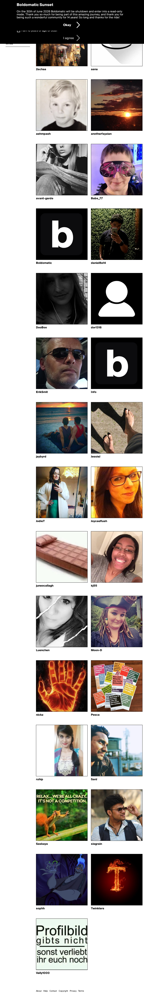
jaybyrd (41, 456)
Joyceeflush (99, 521)
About (39, 991)
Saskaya (42, 844)
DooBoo (41, 327)
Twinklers (97, 908)
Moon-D (96, 650)
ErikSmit (42, 392)
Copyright (63, 991)
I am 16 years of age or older (39, 30)
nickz (39, 714)
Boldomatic (44, 263)
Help (45, 991)
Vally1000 (43, 973)
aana (94, 69)
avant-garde (44, 198)
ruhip (39, 779)
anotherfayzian (101, 133)
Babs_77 (97, 198)
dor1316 (96, 327)
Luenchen (43, 650)
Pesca (95, 714)
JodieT (40, 521)
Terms (81, 991)
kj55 (94, 585)
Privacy (73, 991)
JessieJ (95, 456)
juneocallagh (44, 585)
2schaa (41, 69)
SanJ (94, 779)
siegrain (96, 844)
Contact (53, 991)
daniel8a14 (98, 263)
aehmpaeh (43, 133)
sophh (40, 908)
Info (93, 392)
